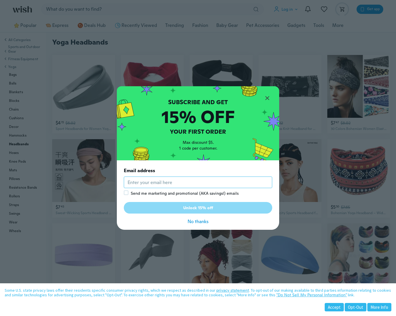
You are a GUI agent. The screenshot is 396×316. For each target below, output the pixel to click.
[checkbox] (126, 192)
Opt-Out (355, 307)
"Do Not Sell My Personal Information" (311, 294)
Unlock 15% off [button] (198, 207)
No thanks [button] (198, 221)
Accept (334, 307)
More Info (379, 307)
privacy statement (232, 290)
